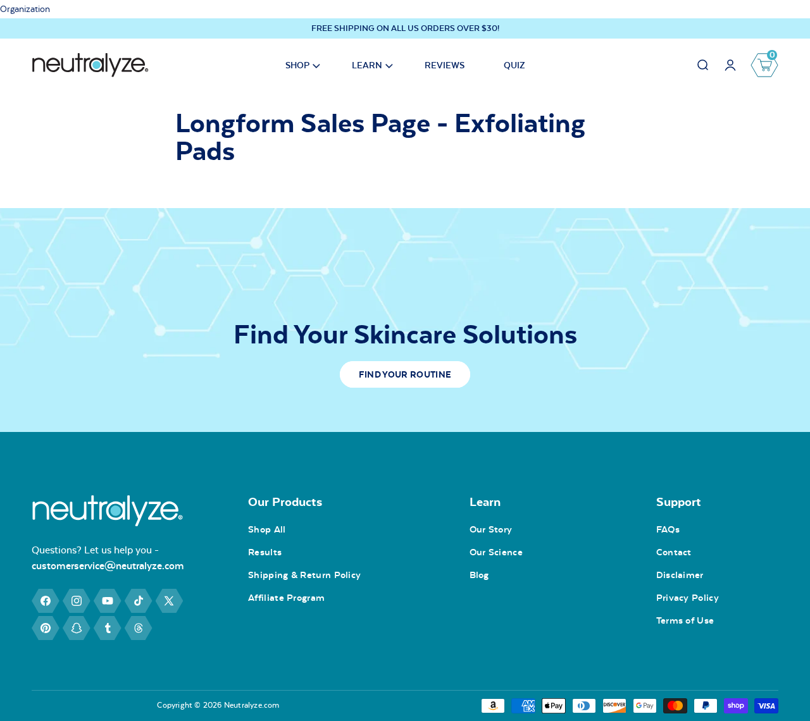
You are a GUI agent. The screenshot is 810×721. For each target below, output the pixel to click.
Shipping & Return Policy (304, 575)
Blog (479, 575)
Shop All (266, 529)
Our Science (496, 552)
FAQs (668, 529)
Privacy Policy (687, 597)
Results (265, 552)
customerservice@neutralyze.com (108, 565)
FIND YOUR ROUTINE (405, 374)
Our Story (491, 529)
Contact (674, 552)
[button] (299, 65)
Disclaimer (680, 575)
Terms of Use (685, 620)
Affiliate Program (286, 597)
